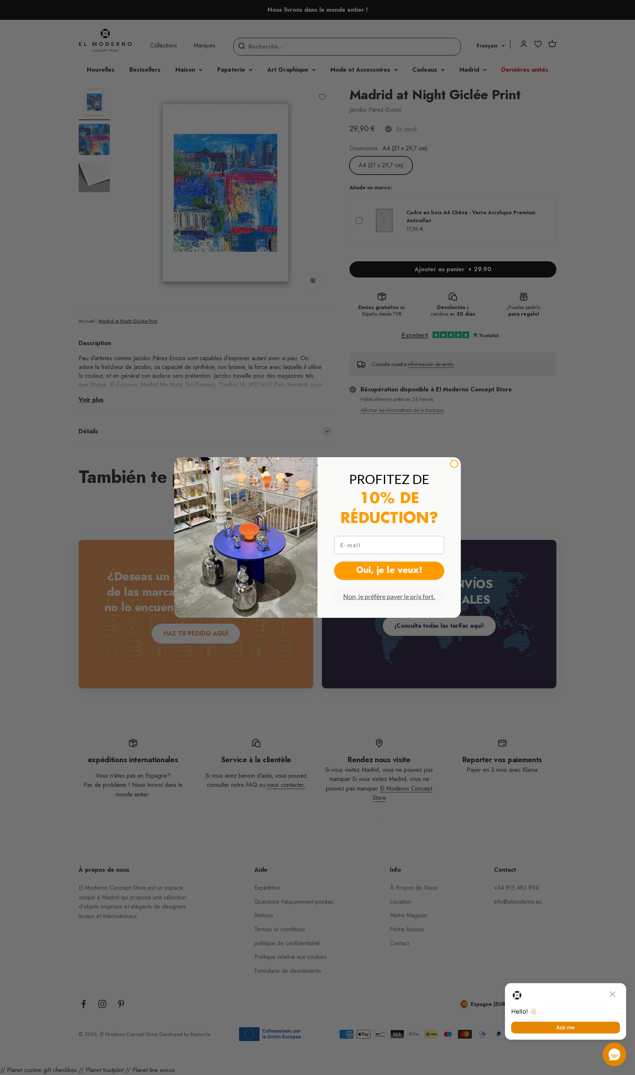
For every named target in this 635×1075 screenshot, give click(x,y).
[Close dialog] (454, 463)
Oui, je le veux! (389, 570)
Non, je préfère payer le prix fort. (389, 596)
